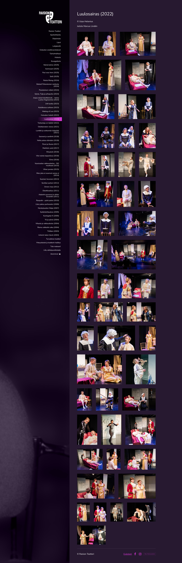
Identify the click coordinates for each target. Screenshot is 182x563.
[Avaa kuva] (86, 44)
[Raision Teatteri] (47, 17)
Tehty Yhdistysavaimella (149, 554)
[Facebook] (135, 554)
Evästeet (128, 554)
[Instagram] (140, 554)
